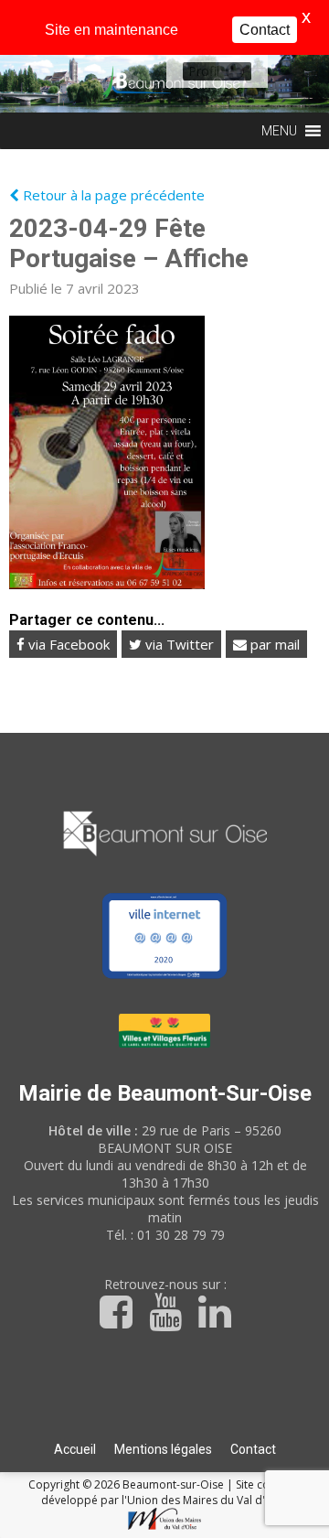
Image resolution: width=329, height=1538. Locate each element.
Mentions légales (163, 1449)
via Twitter (178, 644)
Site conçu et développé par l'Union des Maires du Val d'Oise (171, 1492)
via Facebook (67, 644)
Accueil (75, 1449)
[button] (203, 71)
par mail (273, 644)
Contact (253, 1449)
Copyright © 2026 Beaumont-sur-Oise (127, 1484)
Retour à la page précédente (112, 195)
